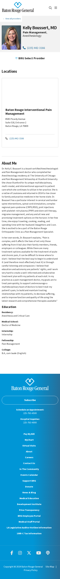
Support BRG (29, 480)
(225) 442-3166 (35, 48)
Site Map (50, 566)
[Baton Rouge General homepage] (25, 8)
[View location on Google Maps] (32, 93)
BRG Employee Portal (29, 516)
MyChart (29, 439)
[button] (56, 7)
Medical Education (29, 498)
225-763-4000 (30, 422)
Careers (29, 457)
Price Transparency (29, 510)
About (29, 451)
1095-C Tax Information (29, 533)
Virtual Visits (29, 445)
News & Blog (29, 492)
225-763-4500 (30, 413)
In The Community (29, 469)
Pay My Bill (29, 434)
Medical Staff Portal (29, 521)
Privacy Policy (30, 570)
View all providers (13, 18)
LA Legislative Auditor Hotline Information (29, 527)
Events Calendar (29, 475)
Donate (29, 486)
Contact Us (29, 463)
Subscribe (30, 400)
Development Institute (29, 504)
